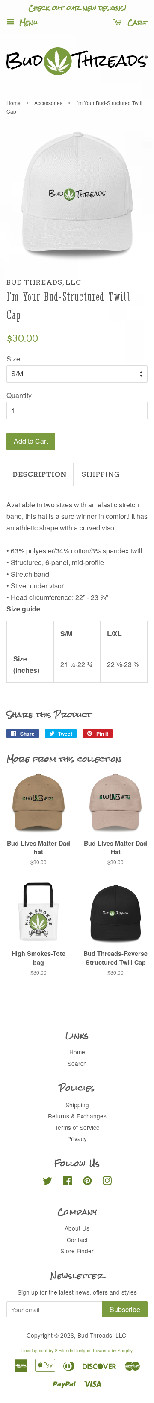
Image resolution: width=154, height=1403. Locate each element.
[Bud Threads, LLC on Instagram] (107, 1182)
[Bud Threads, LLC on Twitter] (47, 1182)
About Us (77, 1228)
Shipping (101, 474)
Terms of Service (77, 1127)
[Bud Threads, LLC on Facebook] (67, 1182)
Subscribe (125, 1309)
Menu (27, 22)
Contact (77, 1239)
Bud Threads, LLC (101, 1335)
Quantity (19, 395)
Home (13, 102)
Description (40, 474)
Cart (136, 22)
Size (13, 359)
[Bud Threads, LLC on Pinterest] (87, 1182)
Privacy (77, 1138)
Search (77, 1063)
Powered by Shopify (113, 1351)
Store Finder (77, 1250)
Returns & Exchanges (77, 1116)
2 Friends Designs (72, 1351)
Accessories (48, 102)
